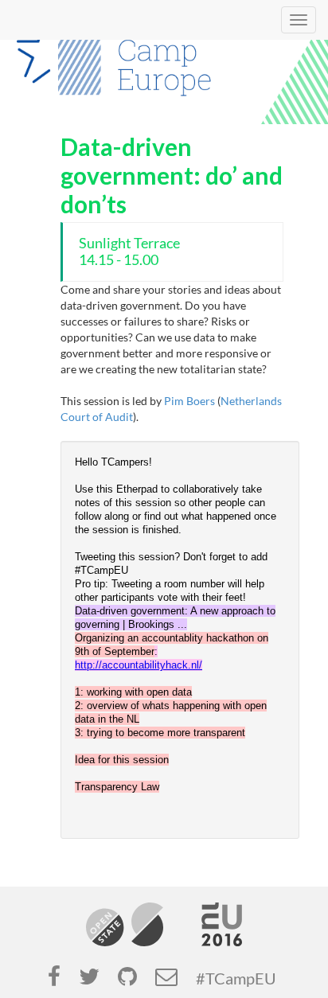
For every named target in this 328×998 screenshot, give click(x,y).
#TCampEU (236, 978)
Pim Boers (189, 400)
